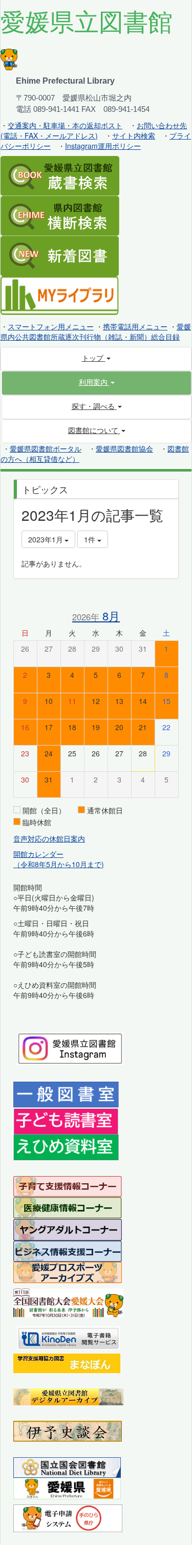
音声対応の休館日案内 (49, 838)
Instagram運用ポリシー (103, 146)
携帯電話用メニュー (135, 326)
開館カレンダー (38, 854)
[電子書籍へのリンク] (68, 1337)
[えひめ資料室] (66, 1146)
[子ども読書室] (65, 1120)
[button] (96, 381)
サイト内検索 (133, 135)
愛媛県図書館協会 (124, 448)
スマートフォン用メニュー (51, 326)
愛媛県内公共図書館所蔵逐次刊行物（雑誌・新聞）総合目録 (96, 331)
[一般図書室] (66, 1093)
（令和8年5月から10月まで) (58, 864)
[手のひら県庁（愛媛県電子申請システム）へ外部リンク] (67, 1517)
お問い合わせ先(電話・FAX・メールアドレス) (94, 130)
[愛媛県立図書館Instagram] (70, 1047)
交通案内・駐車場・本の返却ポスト (65, 125)
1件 (90, 539)
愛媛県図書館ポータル (45, 448)
